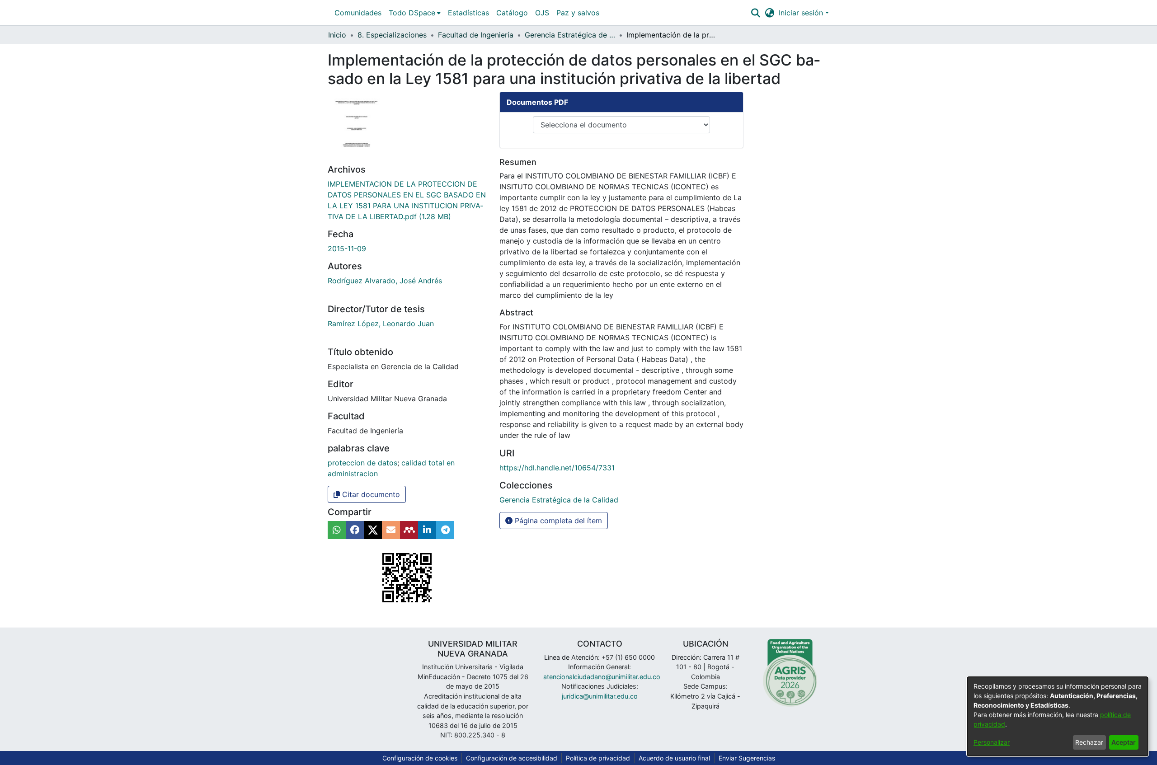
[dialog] (1057, 716)
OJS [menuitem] (542, 12)
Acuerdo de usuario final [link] (674, 758)
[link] (558, 499)
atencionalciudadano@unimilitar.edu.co (601, 677)
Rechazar (1089, 742)
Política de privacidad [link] (598, 758)
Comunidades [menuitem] (357, 12)
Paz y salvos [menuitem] (577, 12)
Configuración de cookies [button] (419, 758)
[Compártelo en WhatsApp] (337, 530)
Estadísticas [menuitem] (468, 12)
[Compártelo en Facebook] (355, 530)
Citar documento (370, 494)
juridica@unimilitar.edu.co (600, 696)
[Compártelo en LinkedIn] (427, 530)
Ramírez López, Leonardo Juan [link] (381, 323)
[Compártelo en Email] (391, 530)
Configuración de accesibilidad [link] (511, 758)
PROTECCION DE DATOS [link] (362, 462)
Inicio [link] (337, 34)
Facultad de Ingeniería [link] (475, 34)
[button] (755, 12)
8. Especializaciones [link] (392, 34)
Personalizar (992, 742)
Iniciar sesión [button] (802, 12)
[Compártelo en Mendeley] (409, 530)
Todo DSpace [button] (412, 12)
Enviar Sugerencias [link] (747, 758)
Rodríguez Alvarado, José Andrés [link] (385, 280)
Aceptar (1123, 742)
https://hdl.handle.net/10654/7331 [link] (557, 467)
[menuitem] (415, 13)
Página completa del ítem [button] (557, 520)
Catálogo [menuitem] (512, 12)
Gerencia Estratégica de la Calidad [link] (570, 34)
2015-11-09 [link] (347, 248)
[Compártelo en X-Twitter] (373, 530)
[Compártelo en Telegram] (445, 530)
